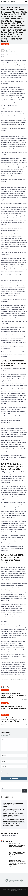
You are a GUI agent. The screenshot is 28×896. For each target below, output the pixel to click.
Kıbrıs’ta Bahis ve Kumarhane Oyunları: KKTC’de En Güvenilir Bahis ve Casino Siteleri (13, 695)
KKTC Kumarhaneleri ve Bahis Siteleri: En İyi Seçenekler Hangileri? (13, 707)
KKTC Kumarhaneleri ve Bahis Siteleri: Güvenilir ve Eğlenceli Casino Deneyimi (13, 820)
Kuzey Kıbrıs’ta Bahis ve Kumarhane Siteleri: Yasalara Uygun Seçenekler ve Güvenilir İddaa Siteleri (13, 720)
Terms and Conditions (17, 892)
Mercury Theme (14, 890)
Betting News (5, 44)
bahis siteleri (6, 679)
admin (8, 50)
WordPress (23, 889)
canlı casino (12, 679)
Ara (2, 788)
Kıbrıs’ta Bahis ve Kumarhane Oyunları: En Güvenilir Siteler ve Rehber (13, 824)
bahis (3, 679)
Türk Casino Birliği (8, 1)
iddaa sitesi (23, 679)
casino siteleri (17, 679)
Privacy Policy (8, 892)
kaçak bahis (3, 680)
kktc (7, 680)
